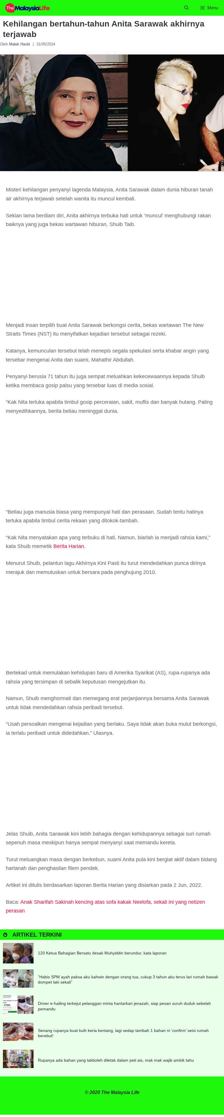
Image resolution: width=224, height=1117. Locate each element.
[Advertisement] (112, 277)
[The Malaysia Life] (27, 8)
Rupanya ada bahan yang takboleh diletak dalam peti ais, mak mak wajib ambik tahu (116, 1060)
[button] (186, 8)
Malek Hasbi (19, 44)
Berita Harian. (69, 546)
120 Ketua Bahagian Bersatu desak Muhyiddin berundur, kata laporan (102, 953)
